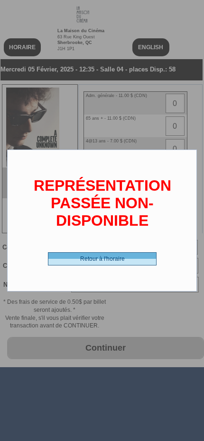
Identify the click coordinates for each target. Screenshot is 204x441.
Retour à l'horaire (102, 259)
